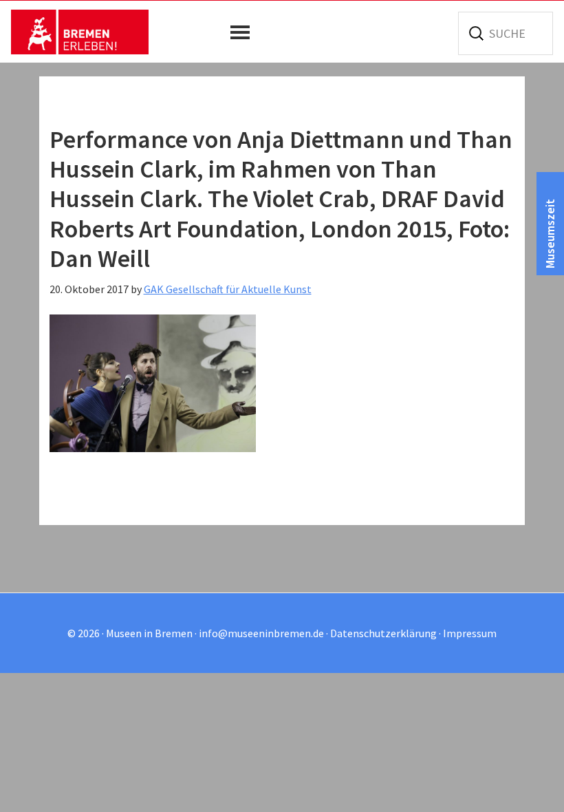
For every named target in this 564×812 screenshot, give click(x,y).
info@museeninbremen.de (261, 633)
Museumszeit (550, 233)
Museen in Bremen (80, 31)
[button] (243, 32)
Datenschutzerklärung (383, 633)
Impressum (470, 633)
